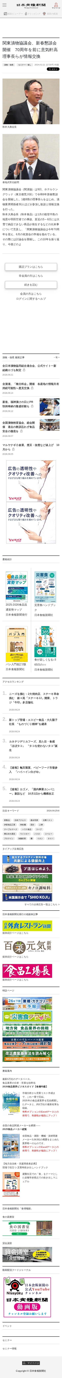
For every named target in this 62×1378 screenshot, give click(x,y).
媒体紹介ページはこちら (15, 933)
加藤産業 (22, 838)
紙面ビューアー (15, 13)
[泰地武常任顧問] (31, 156)
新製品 (7, 820)
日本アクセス (20, 820)
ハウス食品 (26, 829)
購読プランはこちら (31, 266)
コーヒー (48, 834)
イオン (40, 838)
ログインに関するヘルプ (31, 298)
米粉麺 (23, 825)
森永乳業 (34, 820)
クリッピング (34, 13)
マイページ (32, 1363)
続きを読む (31, 284)
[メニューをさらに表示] (4, 5)
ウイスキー (24, 834)
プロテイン (8, 838)
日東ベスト (47, 820)
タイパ (50, 838)
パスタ (37, 834)
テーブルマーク (10, 829)
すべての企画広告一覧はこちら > (42, 904)
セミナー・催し (24, 65)
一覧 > (57, 357)
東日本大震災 (9, 834)
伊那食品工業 (9, 825)
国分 (32, 825)
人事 (41, 825)
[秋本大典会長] (31, 101)
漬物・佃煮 (8, 65)
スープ (39, 829)
